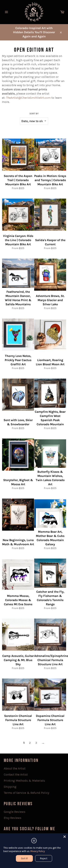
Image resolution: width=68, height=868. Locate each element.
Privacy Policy (37, 851)
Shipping (10, 786)
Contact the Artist (16, 774)
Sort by (34, 113)
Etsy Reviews (12, 818)
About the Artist (15, 768)
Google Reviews (14, 812)
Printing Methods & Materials (24, 780)
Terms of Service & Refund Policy (26, 793)
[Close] (64, 837)
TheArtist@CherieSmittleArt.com (28, 97)
